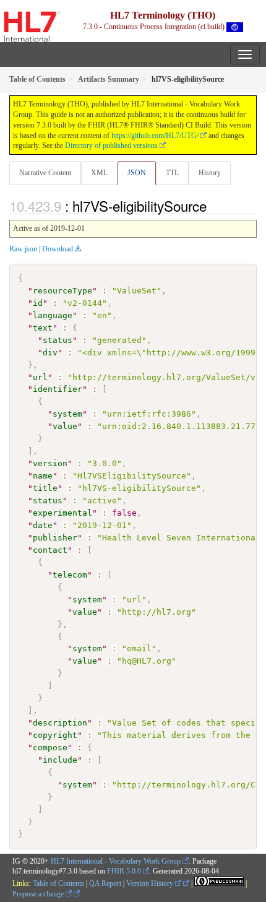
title (45, 488)
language (52, 315)
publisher (55, 537)
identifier (57, 389)
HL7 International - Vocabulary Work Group (116, 861)
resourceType (62, 290)
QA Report (105, 883)
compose (50, 747)
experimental (62, 513)
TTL (172, 172)
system (67, 413)
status (57, 340)
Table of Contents (58, 883)
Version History (150, 883)
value (65, 426)
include (60, 760)
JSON (136, 172)
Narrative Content (45, 172)
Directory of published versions (111, 145)
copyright (55, 735)
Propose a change (39, 894)
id (38, 303)
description (60, 722)
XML (99, 172)
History (210, 172)
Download (57, 249)
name (43, 475)
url (40, 377)
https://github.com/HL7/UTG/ (155, 135)
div (50, 352)
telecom (70, 574)
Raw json (23, 249)
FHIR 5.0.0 (124, 871)
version (50, 463)
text (43, 327)
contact (50, 550)
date (43, 525)
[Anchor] (213, 205)
